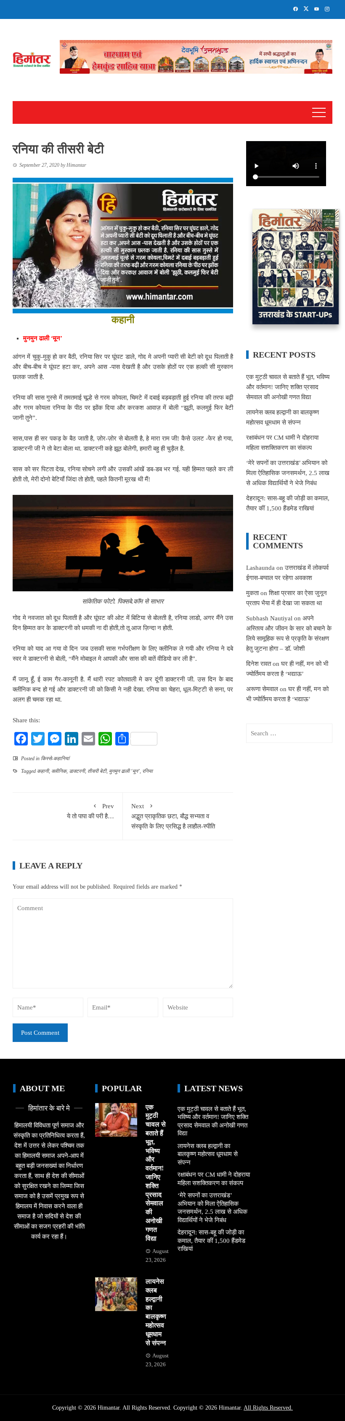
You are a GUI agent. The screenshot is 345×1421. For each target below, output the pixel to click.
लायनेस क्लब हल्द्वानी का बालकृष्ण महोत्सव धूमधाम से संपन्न (208, 1154)
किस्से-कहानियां (55, 758)
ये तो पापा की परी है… (90, 811)
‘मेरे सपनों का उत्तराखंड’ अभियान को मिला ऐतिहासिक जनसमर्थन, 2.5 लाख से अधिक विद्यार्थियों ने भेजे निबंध (287, 472)
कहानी (43, 771)
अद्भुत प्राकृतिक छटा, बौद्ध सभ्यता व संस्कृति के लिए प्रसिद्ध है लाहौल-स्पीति (174, 816)
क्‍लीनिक (58, 771)
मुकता (252, 593)
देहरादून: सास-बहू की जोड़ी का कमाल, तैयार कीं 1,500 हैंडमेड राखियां (211, 1240)
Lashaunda (260, 567)
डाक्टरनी (77, 771)
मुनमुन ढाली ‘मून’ (124, 771)
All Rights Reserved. (268, 1408)
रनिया (147, 771)
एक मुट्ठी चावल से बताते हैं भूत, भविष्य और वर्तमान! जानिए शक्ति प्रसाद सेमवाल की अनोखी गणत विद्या (287, 387)
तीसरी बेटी (97, 771)
